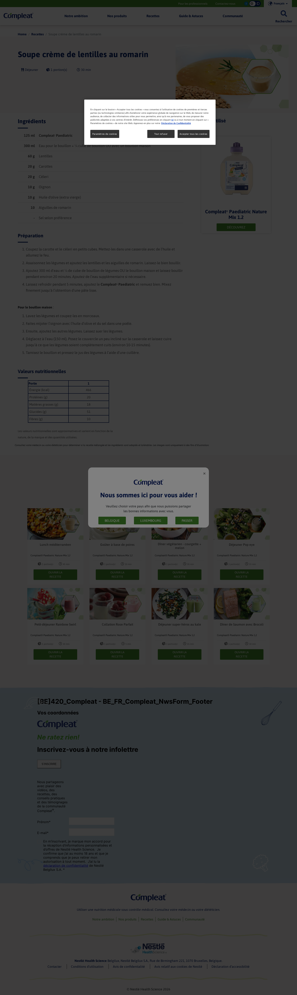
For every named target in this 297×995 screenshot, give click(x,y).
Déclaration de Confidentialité (176, 123)
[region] (150, 122)
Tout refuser (161, 134)
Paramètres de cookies (104, 134)
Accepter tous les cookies (193, 134)
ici (172, 119)
